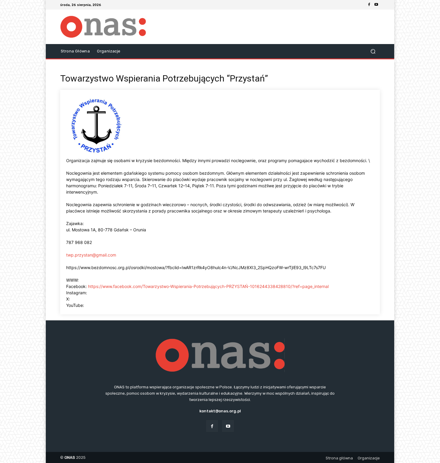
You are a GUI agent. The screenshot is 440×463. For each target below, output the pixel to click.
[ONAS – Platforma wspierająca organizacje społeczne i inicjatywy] (103, 27)
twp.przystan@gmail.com (91, 254)
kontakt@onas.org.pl (220, 411)
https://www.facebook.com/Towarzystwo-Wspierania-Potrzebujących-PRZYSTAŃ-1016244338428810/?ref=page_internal (208, 286)
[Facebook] (369, 4)
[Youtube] (376, 4)
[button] (373, 51)
